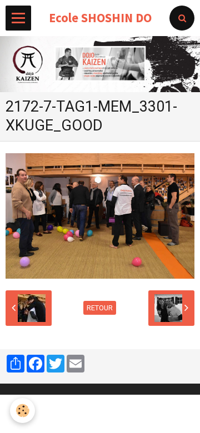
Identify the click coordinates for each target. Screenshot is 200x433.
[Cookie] (22, 410)
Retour (100, 308)
